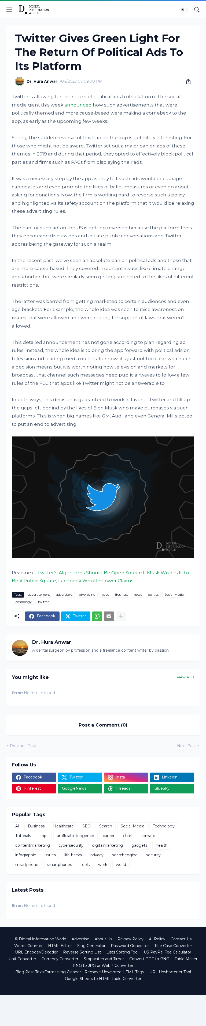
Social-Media (174, 594)
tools (85, 864)
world (121, 864)
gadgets (139, 845)
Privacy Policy (130, 939)
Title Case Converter (173, 945)
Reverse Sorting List (82, 952)
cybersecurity (70, 845)
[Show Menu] (9, 9)
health (162, 845)
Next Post (186, 745)
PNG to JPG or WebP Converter (103, 965)
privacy (97, 855)
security (153, 855)
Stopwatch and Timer (104, 958)
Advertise (80, 939)
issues (50, 855)
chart (128, 835)
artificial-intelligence (75, 835)
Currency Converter (60, 958)
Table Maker (186, 958)
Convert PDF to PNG (149, 958)
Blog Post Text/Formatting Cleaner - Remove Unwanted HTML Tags (79, 972)
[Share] (186, 81)
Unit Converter (22, 958)
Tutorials (23, 835)
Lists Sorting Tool (122, 952)
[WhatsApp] (97, 616)
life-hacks (73, 855)
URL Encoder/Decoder (36, 952)
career (109, 835)
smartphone (26, 864)
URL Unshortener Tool (170, 972)
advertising (86, 594)
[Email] (109, 616)
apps (105, 594)
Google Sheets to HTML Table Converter (103, 978)
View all (183, 677)
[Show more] (121, 616)
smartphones (59, 864)
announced (78, 105)
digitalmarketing (107, 845)
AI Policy (157, 939)
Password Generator (130, 945)
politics (153, 594)
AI (17, 826)
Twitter (43, 602)
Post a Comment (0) (103, 725)
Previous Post (23, 745)
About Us (103, 939)
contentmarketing (32, 845)
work (102, 864)
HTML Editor (60, 945)
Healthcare (63, 826)
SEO (86, 826)
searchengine (125, 855)
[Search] (197, 9)
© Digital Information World (40, 939)
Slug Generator (91, 945)
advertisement (39, 594)
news (138, 594)
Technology (23, 602)
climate (148, 835)
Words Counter (28, 945)
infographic (25, 855)
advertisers (64, 594)
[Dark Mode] (184, 9)
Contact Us (181, 939)
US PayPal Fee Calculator (167, 952)
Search (105, 826)
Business (121, 594)
